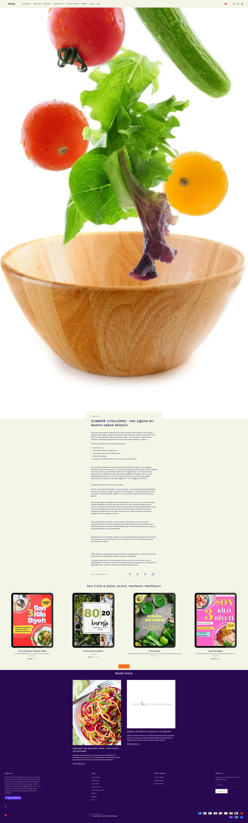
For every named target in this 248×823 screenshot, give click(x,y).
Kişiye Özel (37, 4)
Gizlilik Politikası (159, 784)
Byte (90, 816)
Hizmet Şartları (159, 777)
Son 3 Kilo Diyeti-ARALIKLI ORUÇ (32, 651)
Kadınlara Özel (59, 4)
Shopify (103, 816)
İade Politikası (158, 780)
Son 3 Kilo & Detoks (72, 4)
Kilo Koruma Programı (93, 651)
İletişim (92, 4)
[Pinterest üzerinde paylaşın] (145, 574)
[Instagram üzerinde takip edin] (6, 807)
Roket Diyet (47, 4)
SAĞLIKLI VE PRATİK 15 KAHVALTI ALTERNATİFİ (149, 731)
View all (124, 666)
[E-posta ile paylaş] (153, 574)
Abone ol (221, 791)
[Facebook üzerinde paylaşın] (130, 574)
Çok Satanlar (26, 4)
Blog (98, 4)
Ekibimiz (84, 4)
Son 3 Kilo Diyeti (216, 651)
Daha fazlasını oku (79, 764)
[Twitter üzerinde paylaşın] (137, 574)
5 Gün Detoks (154, 651)
